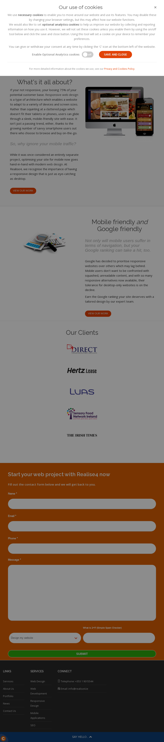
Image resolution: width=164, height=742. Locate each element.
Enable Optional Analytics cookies (55, 54)
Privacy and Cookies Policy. (119, 68)
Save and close (115, 54)
